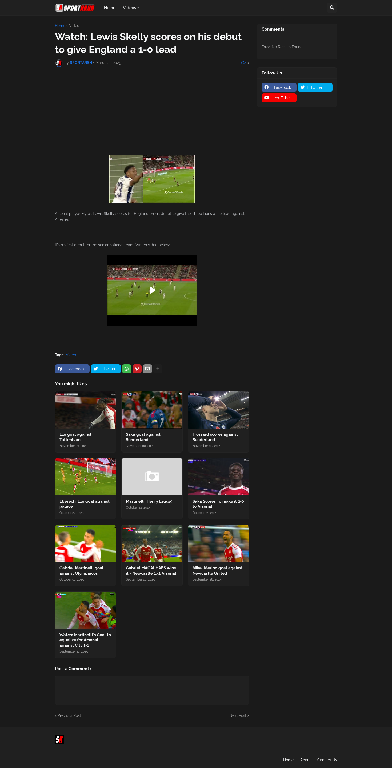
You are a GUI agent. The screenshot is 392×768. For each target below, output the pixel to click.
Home (60, 25)
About (305, 760)
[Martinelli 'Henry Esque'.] (152, 476)
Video (74, 25)
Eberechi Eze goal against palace (84, 504)
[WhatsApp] (126, 368)
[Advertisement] (152, 111)
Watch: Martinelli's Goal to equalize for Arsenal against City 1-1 (85, 640)
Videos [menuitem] (129, 7)
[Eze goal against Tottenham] (85, 410)
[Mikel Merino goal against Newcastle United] (218, 543)
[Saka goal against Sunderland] (152, 410)
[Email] (147, 368)
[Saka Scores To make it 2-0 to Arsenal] (218, 476)
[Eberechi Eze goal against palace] (85, 476)
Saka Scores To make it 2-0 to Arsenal (218, 504)
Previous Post (69, 715)
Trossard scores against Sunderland (215, 437)
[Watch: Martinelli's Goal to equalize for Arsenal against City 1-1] (85, 610)
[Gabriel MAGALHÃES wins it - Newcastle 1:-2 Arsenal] (152, 543)
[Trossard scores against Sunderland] (218, 410)
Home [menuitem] (109, 7)
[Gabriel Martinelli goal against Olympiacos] (85, 543)
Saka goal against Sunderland (143, 437)
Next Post (237, 715)
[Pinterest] (137, 368)
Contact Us (327, 760)
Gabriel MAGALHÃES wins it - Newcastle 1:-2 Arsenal (151, 571)
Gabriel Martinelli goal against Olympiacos (81, 571)
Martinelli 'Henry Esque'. (149, 501)
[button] (332, 8)
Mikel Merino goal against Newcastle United (218, 571)
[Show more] (157, 368)
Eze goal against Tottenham (75, 437)
